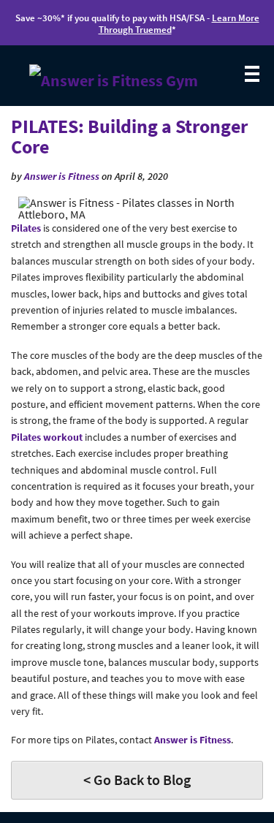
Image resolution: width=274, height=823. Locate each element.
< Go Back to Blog (137, 779)
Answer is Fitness (61, 176)
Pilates (26, 228)
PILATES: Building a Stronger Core (129, 136)
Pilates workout (47, 437)
